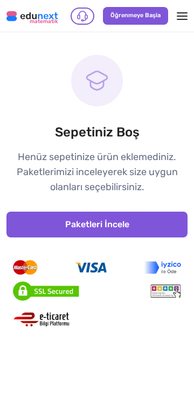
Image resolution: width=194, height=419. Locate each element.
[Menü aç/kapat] (182, 16)
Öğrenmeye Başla (135, 15)
